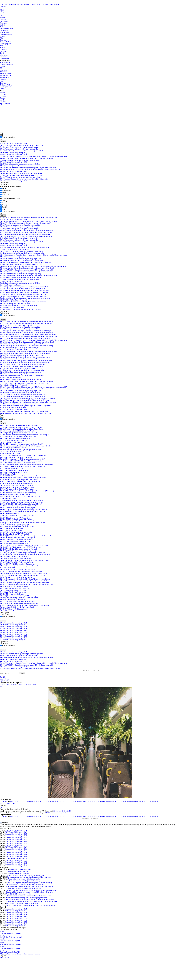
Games (2, 66)
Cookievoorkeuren (34, 954)
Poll (3, 209)
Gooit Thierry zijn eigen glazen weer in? (16, 257)
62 (128, 801)
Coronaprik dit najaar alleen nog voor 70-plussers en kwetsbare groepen (26, 413)
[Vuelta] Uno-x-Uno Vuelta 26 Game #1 (16, 558)
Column (4, 203)
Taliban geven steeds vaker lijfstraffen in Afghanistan (20, 225)
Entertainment (4, 32)
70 (144, 801)
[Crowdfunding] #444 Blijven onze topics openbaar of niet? (22, 459)
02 (3, 801)
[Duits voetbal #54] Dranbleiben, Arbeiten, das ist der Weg (21, 500)
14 (28, 801)
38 (78, 801)
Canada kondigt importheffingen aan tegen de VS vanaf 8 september (25, 406)
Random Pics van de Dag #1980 (16, 862)
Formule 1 (3, 49)
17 (34, 801)
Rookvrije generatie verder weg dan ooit (16, 541)
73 (151, 801)
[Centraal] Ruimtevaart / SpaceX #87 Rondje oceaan (20, 547)
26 (53, 801)
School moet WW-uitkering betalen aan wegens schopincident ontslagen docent (28, 217)
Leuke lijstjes (4, 679)
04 (7, 801)
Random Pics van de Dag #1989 (13, 634)
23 (46, 801)
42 (86, 801)
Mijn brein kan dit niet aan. (12, 594)
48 (98, 801)
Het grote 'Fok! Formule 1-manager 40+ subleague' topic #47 (23, 478)
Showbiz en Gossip (6, 29)
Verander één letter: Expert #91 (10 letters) (17, 489)
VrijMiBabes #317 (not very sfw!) (13, 640)
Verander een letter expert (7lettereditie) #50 (17, 483)
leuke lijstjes (11, 803)
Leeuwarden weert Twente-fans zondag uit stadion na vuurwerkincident (26, 465)
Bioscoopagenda (5, 44)
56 (115, 801)
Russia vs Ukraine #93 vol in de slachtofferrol (18, 436)
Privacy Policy (22, 954)
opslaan (3, 141)
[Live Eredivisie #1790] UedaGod (14, 534)
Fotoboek (3, 94)
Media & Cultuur (5, 42)
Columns (32, 4)
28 (57, 801)
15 (30, 801)
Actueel (2, 17)
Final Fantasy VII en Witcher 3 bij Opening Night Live (20, 259)
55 (113, 801)
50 (103, 801)
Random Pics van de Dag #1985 (16, 851)
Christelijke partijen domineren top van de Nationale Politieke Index (25, 234)
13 (26, 801)
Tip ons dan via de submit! (62, 811)
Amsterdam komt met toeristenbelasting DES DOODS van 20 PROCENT (27, 584)
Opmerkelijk (4, 30)
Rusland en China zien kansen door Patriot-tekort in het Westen (23, 296)
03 (5, 801)
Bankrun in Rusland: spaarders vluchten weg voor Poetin (21, 175)
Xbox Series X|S (5, 75)
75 (155, 801)
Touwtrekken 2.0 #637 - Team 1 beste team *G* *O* (20, 496)
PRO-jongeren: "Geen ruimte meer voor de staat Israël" (21, 444)
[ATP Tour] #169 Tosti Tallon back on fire (17, 526)
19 (38, 801)
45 (92, 801)
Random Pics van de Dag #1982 (16, 856)
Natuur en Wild (8, 474)
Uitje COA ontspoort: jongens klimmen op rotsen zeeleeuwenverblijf (25, 223)
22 (44, 801)
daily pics (3, 803)
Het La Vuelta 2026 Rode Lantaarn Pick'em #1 (18, 562)
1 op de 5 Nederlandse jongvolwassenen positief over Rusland (23, 509)
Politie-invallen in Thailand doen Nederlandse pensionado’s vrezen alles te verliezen (30, 169)
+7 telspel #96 (8, 568)
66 (136, 801)
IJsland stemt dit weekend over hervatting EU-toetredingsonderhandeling (26, 230)
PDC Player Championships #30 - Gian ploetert (19, 480)
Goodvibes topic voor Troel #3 (13, 599)
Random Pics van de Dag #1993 (13, 154)
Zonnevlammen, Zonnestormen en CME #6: (17, 601)
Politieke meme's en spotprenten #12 (14, 517)
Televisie (3, 40)
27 (55, 801)
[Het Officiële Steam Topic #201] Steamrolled (18, 515)
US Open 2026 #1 (8, 498)
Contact (2, 98)
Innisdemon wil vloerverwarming (13, 590)
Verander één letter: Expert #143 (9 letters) (17, 487)
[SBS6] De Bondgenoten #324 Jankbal (16, 519)
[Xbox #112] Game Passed (12, 528)
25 (51, 801)
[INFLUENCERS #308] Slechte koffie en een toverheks (21, 461)
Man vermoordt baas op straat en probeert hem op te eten (21, 145)
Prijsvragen (3, 96)
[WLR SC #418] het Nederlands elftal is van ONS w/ (20, 504)
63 (130, 801)
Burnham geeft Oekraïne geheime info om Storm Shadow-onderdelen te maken (29, 275)
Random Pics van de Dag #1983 (16, 854)
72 (148, 801)
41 (84, 801)
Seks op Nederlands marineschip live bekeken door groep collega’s (24, 435)
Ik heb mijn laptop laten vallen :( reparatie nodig (18, 493)
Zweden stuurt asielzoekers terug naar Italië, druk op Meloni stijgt (24, 411)
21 (42, 801)
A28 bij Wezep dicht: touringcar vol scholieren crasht (19, 160)
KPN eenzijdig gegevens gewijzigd (14, 524)
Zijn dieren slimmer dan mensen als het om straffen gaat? (21, 571)
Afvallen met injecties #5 (11, 442)
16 (32, 801)
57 (117, 801)
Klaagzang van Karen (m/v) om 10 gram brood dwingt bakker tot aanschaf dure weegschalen (33, 156)
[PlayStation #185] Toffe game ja (13, 440)
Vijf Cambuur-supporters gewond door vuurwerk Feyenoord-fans (24, 605)
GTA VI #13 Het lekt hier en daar (14, 472)
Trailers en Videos (6, 85)
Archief (56, 4)
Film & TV (3, 79)
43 (88, 801)
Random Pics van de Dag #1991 (13, 171)
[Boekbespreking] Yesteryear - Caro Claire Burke (19, 598)
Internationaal (4, 21)
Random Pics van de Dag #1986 (16, 849)
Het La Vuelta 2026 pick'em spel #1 (14, 556)
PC (1, 68)
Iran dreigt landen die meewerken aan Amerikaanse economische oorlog (26, 346)
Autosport (3, 51)
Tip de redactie (5, 104)
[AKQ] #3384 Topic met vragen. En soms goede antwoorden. (23, 553)
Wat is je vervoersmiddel (11, 451)
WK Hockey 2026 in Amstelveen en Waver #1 (18, 549)
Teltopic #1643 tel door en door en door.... (17, 539)
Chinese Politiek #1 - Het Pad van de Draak (17, 607)
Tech (1, 27)
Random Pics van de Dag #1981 (16, 860)
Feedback (3, 102)
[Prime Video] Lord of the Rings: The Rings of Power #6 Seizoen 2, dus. (27, 536)
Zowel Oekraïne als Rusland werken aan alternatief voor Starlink (24, 292)
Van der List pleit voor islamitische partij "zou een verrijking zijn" (24, 545)
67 (138, 801)
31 (63, 801)
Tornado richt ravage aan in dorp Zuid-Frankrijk (18, 506)
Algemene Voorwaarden (8, 954)
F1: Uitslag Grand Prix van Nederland (15, 166)
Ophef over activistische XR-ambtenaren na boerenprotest (21, 260)
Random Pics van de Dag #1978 (16, 866)
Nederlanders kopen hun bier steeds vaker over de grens (21, 264)
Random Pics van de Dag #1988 (13, 636)
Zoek (12, 4)
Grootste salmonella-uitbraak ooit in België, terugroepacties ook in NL (26, 446)
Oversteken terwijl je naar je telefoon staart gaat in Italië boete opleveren (26, 151)
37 (76, 801)
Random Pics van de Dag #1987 (13, 638)
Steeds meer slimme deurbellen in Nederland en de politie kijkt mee (25, 554)
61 (126, 801)
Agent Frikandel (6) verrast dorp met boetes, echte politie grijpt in (24, 179)
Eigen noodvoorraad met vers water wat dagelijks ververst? (22, 502)
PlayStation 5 (4, 77)
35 (71, 801)
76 (157, 801)
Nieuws (26, 4)
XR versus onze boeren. (10, 285)
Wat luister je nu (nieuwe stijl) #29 (14, 543)
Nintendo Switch (5, 74)
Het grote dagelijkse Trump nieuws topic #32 (17, 521)
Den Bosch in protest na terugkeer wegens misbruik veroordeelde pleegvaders (28, 221)
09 (17, 801)
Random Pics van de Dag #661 (13, 407)
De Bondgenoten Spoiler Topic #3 (14, 470)
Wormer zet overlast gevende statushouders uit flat (19, 149)
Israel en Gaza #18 (9, 513)
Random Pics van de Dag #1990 (13, 181)
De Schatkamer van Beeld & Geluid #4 (16, 457)
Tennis (2, 53)
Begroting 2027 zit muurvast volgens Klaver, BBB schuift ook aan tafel (26, 232)
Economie (3, 23)
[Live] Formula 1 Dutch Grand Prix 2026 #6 (18, 569)
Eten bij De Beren (8, 611)
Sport (2, 45)
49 (101, 801)
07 (13, 801)
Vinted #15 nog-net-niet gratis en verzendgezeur (19, 603)
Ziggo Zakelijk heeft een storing (13, 592)
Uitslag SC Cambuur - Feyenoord (13, 300)
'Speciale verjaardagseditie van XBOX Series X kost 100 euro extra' (24, 290)
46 (94, 801)
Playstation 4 (4, 70)
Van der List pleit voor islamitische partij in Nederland (20, 309)
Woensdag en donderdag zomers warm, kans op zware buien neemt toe (25, 298)
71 (146, 801)
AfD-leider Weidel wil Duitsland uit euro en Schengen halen (22, 289)
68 (140, 801)
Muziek (2, 36)
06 (11, 801)
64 (132, 801)
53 (109, 801)
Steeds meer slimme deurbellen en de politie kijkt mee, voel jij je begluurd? (27, 268)
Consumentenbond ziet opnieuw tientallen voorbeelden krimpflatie (24, 247)
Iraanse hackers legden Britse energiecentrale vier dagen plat (22, 394)
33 (67, 801)
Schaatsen (3, 57)
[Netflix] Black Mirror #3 (11, 530)
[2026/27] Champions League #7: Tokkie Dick (18, 433)
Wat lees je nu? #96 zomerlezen (13, 609)
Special (4, 207)
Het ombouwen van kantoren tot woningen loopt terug (20, 274)
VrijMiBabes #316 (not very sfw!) (16, 858)
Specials (50, 4)
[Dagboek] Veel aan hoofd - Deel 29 (15, 495)
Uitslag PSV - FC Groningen (12, 307)
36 (73, 801)
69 (142, 801)
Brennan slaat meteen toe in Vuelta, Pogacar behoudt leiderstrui (23, 302)
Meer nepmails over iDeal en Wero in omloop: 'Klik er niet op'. (23, 575)
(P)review (5, 205)
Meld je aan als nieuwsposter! (56, 813)
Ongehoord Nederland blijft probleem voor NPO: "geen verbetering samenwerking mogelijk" (33, 266)
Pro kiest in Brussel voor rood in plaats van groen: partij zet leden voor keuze (28, 168)
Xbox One (3, 72)
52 (107, 801)
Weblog (7, 4)
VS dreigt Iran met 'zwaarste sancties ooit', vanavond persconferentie (25, 262)
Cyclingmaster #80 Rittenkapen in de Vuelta (17, 431)
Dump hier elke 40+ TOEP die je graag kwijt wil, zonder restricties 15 (26, 560)
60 (123, 801)
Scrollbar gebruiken (8, 137)
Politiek (2, 25)
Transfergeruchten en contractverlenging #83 (18, 508)
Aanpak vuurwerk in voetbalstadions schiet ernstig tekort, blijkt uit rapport (27, 236)
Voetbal (2, 47)
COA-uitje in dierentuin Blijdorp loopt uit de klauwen (20, 450)
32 (65, 801)
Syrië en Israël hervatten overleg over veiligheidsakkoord (21, 277)
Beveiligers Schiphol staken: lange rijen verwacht (19, 238)
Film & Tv (5, 195)
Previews (45, 4)
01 (1, 801)
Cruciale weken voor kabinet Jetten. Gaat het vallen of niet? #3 (24, 581)
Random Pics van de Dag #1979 (16, 864)
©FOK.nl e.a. (4, 958)
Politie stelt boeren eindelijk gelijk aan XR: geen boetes (21, 173)
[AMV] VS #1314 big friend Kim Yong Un (17, 564)
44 (90, 801)
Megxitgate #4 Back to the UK (13, 448)
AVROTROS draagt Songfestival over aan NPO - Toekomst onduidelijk (26, 158)
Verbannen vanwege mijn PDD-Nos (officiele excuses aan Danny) (24, 583)
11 (21, 801)
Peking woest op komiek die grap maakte (16, 577)
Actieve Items (18, 4)
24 (48, 801)
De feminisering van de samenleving (15, 438)
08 (15, 801)
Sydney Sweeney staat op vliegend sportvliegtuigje (19, 147)
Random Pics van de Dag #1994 (13, 143)
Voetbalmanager (5, 62)
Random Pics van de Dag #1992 (13, 162)
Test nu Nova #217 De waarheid (14, 586)
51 (105, 801)
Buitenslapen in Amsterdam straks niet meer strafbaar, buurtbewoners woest (27, 398)
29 (59, 801)
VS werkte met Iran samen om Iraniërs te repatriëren (20, 177)
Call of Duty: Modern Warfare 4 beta (14, 249)
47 (96, 801)
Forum (2, 4)
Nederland (3, 19)
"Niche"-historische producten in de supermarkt (19, 476)
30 (61, 801)
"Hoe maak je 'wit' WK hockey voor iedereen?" (19, 566)
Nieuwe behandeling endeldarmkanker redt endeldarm (20, 164)
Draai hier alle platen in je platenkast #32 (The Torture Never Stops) (25, 573)
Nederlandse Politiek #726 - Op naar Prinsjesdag (19, 425)
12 (23, 801)
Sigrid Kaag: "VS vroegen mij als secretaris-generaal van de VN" (24, 287)
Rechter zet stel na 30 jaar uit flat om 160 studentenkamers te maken (25, 357)
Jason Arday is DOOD (10, 453)
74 (153, 801)
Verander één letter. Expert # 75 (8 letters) (16, 485)
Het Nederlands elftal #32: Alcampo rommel (17, 463)
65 (134, 801)
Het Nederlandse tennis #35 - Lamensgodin (17, 538)
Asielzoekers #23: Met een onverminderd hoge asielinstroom (23, 511)
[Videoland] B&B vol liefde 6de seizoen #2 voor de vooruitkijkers (25, 579)
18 (36, 801)
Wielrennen (4, 55)
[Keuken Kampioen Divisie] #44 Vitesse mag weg (19, 596)
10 (19, 801)
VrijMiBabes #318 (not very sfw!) (13, 153)
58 (119, 801)
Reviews (38, 4)
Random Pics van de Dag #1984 (16, 853)
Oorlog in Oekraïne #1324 (11, 468)
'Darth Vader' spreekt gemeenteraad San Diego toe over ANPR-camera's (26, 400)
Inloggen (3, 6)
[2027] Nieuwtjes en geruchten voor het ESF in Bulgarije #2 (23, 455)
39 (80, 801)
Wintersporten (4, 59)
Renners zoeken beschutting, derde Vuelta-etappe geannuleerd (22, 253)
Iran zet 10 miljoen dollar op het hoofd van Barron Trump (21, 251)
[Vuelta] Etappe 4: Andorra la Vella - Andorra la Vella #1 (21, 427)
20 (40, 801)
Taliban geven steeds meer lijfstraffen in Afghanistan (20, 481)
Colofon (2, 100)
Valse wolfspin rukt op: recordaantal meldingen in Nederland (22, 364)
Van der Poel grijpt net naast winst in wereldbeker (18, 305)
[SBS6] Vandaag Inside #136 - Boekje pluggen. (19, 551)
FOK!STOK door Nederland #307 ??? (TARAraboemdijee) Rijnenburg (27, 491)
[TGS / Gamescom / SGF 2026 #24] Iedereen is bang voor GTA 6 (24, 523)
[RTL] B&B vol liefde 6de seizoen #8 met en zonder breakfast (23, 466)
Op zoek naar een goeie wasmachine (14, 588)
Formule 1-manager (6, 64)
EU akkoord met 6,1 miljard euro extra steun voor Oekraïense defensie (26, 272)
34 (69, 801)
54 (111, 801)
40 (82, 801)
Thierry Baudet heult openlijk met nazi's (16, 532)
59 (121, 801)
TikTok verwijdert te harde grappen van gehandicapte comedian (23, 294)
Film (1, 38)
